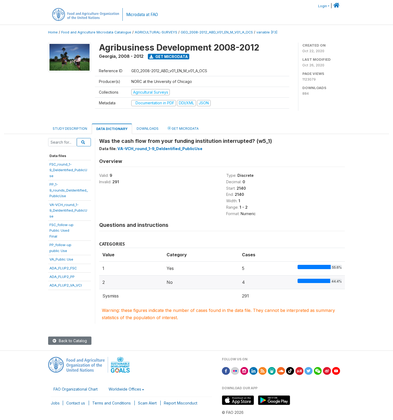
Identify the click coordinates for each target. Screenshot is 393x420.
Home (53, 32)
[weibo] (327, 370)
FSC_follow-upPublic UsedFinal (61, 230)
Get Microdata (171, 56)
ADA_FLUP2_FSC (63, 268)
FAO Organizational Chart (75, 389)
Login (322, 6)
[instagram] (244, 370)
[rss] (263, 370)
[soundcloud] (281, 370)
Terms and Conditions (111, 403)
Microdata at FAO (142, 14)
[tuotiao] (299, 370)
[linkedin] (253, 370)
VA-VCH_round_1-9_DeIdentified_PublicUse (68, 210)
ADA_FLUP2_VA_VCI (65, 285)
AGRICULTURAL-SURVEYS (156, 32)
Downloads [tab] (148, 129)
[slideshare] (272, 370)
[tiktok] (290, 370)
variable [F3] (266, 32)
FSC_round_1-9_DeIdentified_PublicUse (68, 170)
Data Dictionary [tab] (112, 129)
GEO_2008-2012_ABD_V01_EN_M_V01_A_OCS (217, 32)
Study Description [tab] (70, 129)
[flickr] (235, 370)
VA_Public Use (61, 259)
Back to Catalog (72, 340)
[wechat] (318, 370)
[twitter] (309, 370)
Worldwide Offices (125, 389)
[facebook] (226, 370)
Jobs (55, 403)
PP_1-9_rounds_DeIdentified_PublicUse (68, 190)
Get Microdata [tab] (185, 129)
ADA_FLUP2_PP (62, 276)
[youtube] (336, 370)
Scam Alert (147, 403)
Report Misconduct (180, 403)
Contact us (75, 403)
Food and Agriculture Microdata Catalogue (96, 32)
